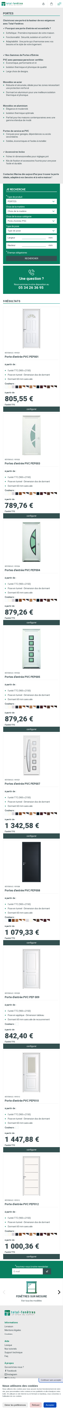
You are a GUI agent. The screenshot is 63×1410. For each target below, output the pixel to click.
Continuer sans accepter (51, 1380)
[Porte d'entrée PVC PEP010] (31, 1091)
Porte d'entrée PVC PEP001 (22, 356)
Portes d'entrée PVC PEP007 (22, 783)
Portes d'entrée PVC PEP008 (22, 890)
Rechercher (31, 258)
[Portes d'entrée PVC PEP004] (31, 561)
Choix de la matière (15, 207)
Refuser (36, 1405)
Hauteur (11, 245)
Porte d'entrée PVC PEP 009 (22, 997)
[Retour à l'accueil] (31, 1313)
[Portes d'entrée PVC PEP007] (31, 774)
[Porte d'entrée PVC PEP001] (31, 347)
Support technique (13, 1352)
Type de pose (12, 226)
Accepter (50, 1405)
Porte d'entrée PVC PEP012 (22, 1204)
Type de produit (14, 197)
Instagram (12, 1374)
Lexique (8, 1345)
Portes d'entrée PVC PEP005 (22, 676)
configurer (32, 409)
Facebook (12, 1371)
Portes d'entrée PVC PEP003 (22, 463)
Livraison (9, 1326)
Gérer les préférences (15, 1405)
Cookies (8, 1334)
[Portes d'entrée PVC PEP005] (31, 668)
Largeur (11, 237)
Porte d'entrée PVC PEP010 (22, 1100)
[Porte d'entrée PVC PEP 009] (31, 988)
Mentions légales (13, 1330)
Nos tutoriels (11, 1349)
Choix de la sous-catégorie (18, 216)
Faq (6, 1356)
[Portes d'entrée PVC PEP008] (31, 881)
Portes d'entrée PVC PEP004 (22, 570)
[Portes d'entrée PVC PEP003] (31, 454)
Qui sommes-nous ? (14, 1367)
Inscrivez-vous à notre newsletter (32, 1266)
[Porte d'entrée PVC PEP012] (31, 1195)
